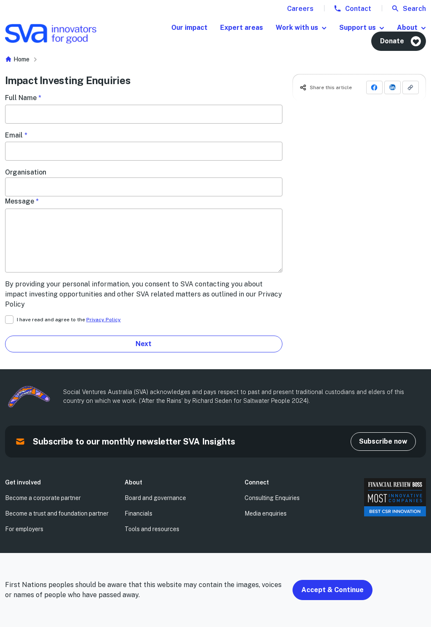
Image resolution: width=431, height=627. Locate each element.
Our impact (189, 28)
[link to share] (410, 87)
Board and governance (155, 498)
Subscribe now (383, 441)
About (407, 28)
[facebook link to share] (374, 87)
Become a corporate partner (43, 498)
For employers (24, 529)
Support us (357, 28)
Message (22, 201)
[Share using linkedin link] (392, 87)
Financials (138, 513)
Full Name (23, 98)
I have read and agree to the (69, 320)
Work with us (297, 28)
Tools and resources (152, 529)
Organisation (25, 172)
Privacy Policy (103, 320)
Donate (392, 41)
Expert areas (241, 28)
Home (20, 59)
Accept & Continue (332, 590)
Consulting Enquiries (272, 498)
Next (144, 344)
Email (16, 135)
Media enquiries (266, 513)
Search (413, 9)
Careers (300, 9)
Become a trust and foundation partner (57, 513)
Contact (357, 9)
